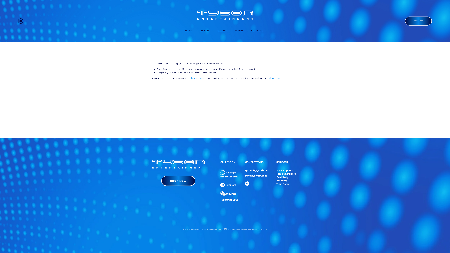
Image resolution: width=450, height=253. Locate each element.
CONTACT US (258, 30)
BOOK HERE (418, 21)
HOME (188, 30)
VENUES (239, 30)
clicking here (197, 78)
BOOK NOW (178, 180)
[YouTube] (20, 21)
